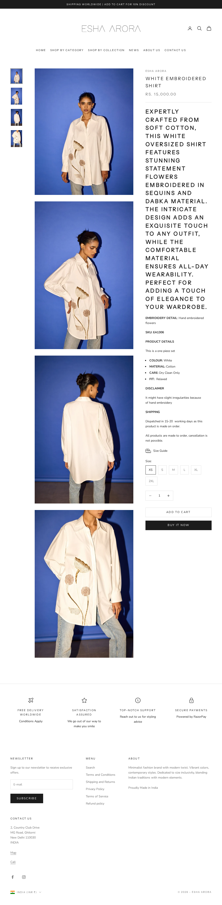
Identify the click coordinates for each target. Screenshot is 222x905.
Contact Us (175, 50)
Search (90, 768)
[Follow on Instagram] (24, 877)
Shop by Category (67, 50)
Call (13, 862)
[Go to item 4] (16, 138)
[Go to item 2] (16, 96)
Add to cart (178, 512)
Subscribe (27, 798)
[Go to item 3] (16, 117)
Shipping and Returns (100, 782)
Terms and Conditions (100, 775)
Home (41, 50)
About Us (151, 50)
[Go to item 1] (16, 76)
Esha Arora (156, 71)
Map (13, 853)
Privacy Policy (95, 789)
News (134, 50)
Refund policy (95, 803)
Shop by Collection (106, 50)
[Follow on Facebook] (12, 877)
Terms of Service (97, 796)
